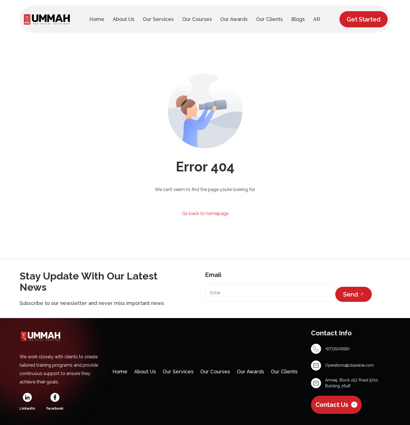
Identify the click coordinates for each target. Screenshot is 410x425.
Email (213, 274)
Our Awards (250, 371)
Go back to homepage (205, 213)
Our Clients (284, 371)
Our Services (178, 371)
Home (119, 371)
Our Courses (215, 371)
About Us (145, 371)
